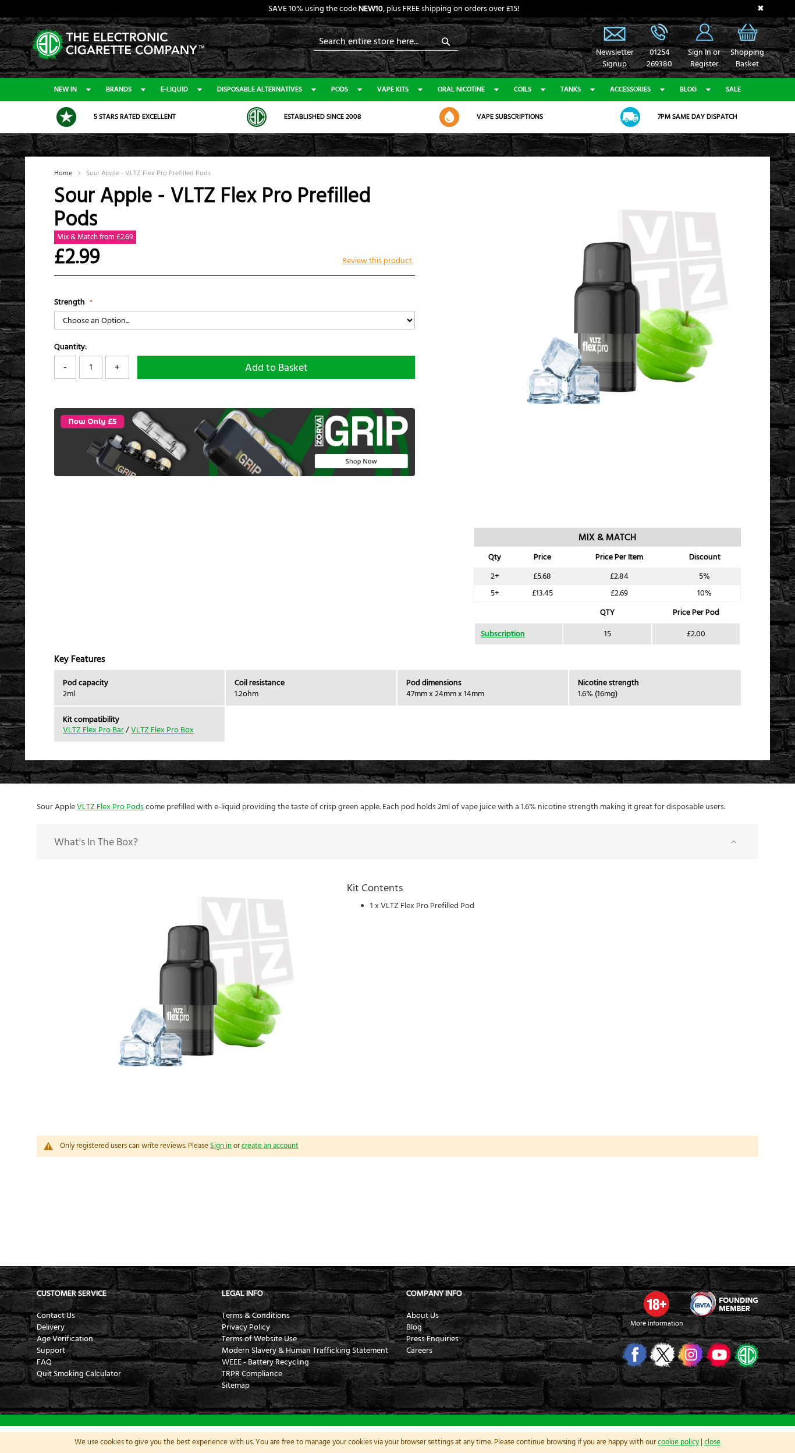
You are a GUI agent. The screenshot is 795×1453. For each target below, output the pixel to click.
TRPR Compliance (252, 1374)
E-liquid (174, 89)
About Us (422, 1315)
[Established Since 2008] (257, 117)
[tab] (397, 841)
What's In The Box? (96, 842)
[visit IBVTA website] (723, 1304)
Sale (733, 89)
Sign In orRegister (704, 32)
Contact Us (56, 1315)
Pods (339, 89)
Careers (419, 1350)
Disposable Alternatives (259, 89)
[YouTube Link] (717, 1354)
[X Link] (661, 1354)
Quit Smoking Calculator (79, 1374)
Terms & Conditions (256, 1315)
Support (51, 1350)
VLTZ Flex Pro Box (162, 730)
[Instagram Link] (689, 1354)
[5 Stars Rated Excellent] (66, 117)
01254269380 (659, 58)
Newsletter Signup (614, 32)
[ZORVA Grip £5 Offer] (234, 474)
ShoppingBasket (747, 58)
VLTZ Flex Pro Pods (110, 807)
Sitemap (236, 1385)
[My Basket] (747, 41)
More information (656, 1323)
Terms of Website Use (259, 1339)
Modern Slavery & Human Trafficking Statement (305, 1350)
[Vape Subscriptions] (449, 117)
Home (63, 173)
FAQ (44, 1362)
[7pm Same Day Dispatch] (630, 117)
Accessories (630, 89)
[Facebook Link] (633, 1354)
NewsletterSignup (614, 58)
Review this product (377, 261)
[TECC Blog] (745, 1354)
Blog (688, 89)
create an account (270, 1145)
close (712, 1442)
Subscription (503, 634)
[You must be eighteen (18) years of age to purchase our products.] (656, 1304)
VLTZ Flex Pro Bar (93, 730)
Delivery (51, 1327)
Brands (119, 89)
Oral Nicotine (461, 89)
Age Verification (65, 1339)
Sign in (221, 1145)
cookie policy (678, 1442)
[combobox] (386, 41)
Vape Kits (393, 89)
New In (65, 89)
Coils (522, 89)
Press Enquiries (432, 1339)
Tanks (570, 89)
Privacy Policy (246, 1327)
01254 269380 (659, 32)
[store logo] (118, 43)
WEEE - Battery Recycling (265, 1362)
